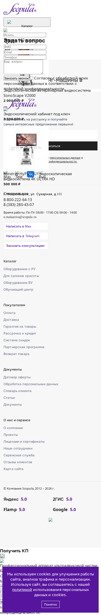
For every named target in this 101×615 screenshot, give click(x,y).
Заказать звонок (16, 78)
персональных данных (24, 83)
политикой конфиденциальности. (34, 88)
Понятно (50, 604)
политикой (22, 589)
